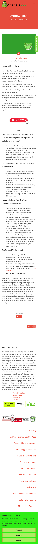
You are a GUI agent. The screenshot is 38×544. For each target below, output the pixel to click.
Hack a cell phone (19, 58)
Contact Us (16, 397)
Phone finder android (27, 468)
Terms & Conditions (19, 393)
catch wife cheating (27, 499)
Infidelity (32, 430)
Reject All (19, 540)
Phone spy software (27, 480)
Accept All (19, 530)
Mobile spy (31, 487)
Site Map (15, 400)
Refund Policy (17, 395)
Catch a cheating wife (26, 455)
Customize (19, 535)
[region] (19, 528)
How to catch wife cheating (24, 493)
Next (29, 326)
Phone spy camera (28, 462)
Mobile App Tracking (27, 506)
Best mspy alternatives (26, 449)
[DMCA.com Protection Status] (30, 404)
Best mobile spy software (25, 443)
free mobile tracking (27, 474)
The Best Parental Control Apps (22, 436)
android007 (14, 61)
